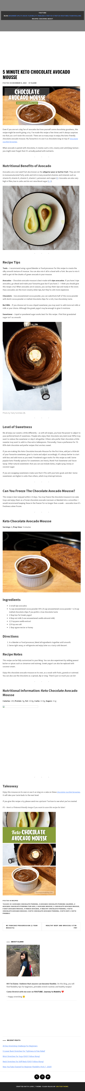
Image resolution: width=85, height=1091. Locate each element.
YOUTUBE (38, 991)
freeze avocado (32, 909)
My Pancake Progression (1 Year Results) (22, 926)
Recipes (35, 19)
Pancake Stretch (45, 16)
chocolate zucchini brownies (68, 792)
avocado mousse (45, 906)
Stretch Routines (61, 16)
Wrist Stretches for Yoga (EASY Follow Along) (21, 1056)
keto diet (65, 911)
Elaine (34, 83)
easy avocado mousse (13, 909)
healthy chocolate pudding (54, 909)
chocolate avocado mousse (67, 906)
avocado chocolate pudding (25, 904)
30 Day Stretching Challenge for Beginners (20, 1046)
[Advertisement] (42, 48)
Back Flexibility (30, 16)
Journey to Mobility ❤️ (54, 991)
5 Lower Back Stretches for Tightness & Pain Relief (24, 1051)
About (50, 19)
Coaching (43, 19)
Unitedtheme (62, 1086)
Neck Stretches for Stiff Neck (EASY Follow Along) (23, 1061)
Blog (6, 16)
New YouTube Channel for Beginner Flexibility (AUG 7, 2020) (27, 1066)
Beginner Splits (16, 16)
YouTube (42, 13)
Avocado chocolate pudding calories (56, 904)
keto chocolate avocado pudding (44, 911)
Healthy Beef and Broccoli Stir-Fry (61, 926)
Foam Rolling (75, 16)
